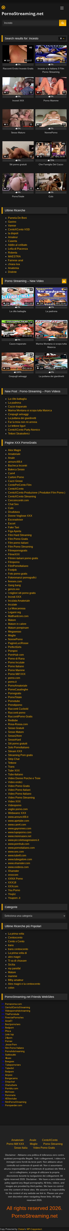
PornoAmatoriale (17, 685)
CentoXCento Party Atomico (24, 429)
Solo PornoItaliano (18, 747)
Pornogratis (14, 693)
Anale (11, 457)
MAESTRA (14, 256)
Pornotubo (14, 701)
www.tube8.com (17, 855)
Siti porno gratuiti (17, 743)
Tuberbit (9, 1068)
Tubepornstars (13, 1065)
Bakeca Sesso (16, 469)
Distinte (12, 272)
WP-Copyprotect (34, 1229)
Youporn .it (14, 898)
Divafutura (14, 512)
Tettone (12, 762)
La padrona (14, 402)
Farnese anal (15, 260)
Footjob (12, 569)
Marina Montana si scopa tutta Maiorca (30, 410)
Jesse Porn (11, 1044)
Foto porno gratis (17, 573)
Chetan (21, 1229)
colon (11, 987)
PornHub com (16, 654)
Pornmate (10, 1095)
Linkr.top (9, 1034)
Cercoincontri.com (18, 500)
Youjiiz (12, 894)
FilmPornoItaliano (18, 566)
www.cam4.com (17, 824)
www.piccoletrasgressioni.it (23, 840)
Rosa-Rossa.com (18, 724)
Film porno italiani (18, 542)
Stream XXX (15, 751)
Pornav (8, 1041)
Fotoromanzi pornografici (22, 577)
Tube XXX (14, 770)
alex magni (14, 956)
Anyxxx (8, 1075)
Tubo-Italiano (15, 774)
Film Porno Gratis (18, 539)
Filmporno (14, 562)
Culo (10, 508)
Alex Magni (14, 450)
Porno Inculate (16, 662)
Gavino (12, 221)
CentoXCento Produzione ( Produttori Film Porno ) (36, 492)
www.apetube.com (18, 820)
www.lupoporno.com (19, 832)
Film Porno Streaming (20, 546)
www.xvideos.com (18, 867)
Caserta (12, 241)
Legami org (14, 612)
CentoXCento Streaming (22, 496)
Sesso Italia (20, 1147)
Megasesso (14, 631)
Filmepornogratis (17, 550)
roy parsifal (14, 968)
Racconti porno (16, 712)
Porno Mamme (16, 670)
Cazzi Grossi (15, 481)
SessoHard (14, 739)
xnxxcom (13, 874)
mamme (12, 976)
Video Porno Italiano (19, 793)
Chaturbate (11, 1085)
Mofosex (9, 1092)
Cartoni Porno (16, 477)
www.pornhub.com (18, 844)
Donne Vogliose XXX (20, 515)
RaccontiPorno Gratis (20, 716)
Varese (12, 225)
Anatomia (13, 268)
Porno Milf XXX (17, 674)
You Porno (14, 890)
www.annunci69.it (18, 817)
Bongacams (11, 1078)
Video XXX (14, 801)
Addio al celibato (17, 245)
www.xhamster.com (19, 863)
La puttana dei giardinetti (22, 418)
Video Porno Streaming (21, 797)
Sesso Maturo (16, 732)
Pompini (12, 651)
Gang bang (14, 585)
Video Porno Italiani (19, 789)
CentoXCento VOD (19, 229)
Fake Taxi (13, 527)
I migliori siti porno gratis (22, 593)
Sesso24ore (15, 735)
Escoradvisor (15, 519)
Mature (12, 620)
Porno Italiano (16, 666)
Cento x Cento (16, 941)
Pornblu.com (11, 1088)
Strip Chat (13, 759)
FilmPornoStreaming (15, 1102)
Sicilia (11, 964)
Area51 (9, 1021)
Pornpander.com (13, 1105)
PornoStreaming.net (22, 13)
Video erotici (15, 782)
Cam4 (11, 473)
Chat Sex (13, 504)
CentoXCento (16, 488)
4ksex (8, 1058)
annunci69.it (15, 461)
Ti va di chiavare (17, 960)
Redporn (9, 1027)
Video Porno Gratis (19, 786)
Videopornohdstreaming (17, 1011)
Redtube (13, 720)
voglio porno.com (18, 809)
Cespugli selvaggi (18, 414)
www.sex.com (16, 851)
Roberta (12, 252)
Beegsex (9, 1061)
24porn (8, 1038)
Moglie (12, 635)
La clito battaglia (17, 398)
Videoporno (14, 805)
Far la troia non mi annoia (22, 422)
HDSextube (11, 1098)
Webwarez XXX (17, 813)
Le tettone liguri (17, 425)
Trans (11, 766)
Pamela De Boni (17, 218)
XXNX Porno (15, 878)
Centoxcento (15, 937)
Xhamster (13, 871)
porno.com (14, 678)
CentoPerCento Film (19, 485)
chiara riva (14, 264)
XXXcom (13, 886)
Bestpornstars (12, 1024)
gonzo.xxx (14, 589)
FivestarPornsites (14, 1017)
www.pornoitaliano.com (21, 847)
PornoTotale (15, 697)
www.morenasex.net (19, 836)
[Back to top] (59, 1221)
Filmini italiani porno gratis (23, 558)
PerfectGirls (14, 647)
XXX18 (12, 882)
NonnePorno (15, 639)
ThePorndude (12, 1014)
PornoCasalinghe (18, 689)
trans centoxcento (18, 949)
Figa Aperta (14, 531)
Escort (11, 523)
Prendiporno (15, 705)
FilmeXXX (14, 554)
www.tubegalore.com (20, 859)
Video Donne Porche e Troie (24, 778)
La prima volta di (17, 953)
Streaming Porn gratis (20, 755)
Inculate (12, 604)
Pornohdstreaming (15, 1051)
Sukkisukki (10, 1054)
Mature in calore (17, 623)
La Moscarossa (16, 608)
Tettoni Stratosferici (19, 433)
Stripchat (10, 1081)
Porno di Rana (16, 658)
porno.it (12, 681)
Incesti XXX (14, 596)
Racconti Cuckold (18, 708)
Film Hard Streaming (20, 535)
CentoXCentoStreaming (17, 1007)
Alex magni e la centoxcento (24, 983)
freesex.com (15, 581)
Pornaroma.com (13, 1004)
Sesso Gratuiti (16, 728)
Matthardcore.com (18, 616)
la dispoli (13, 233)
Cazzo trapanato (17, 406)
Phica (8, 1031)
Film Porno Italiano (14, 1048)
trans (11, 945)
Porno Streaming (53, 1144)
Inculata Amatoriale (19, 600)
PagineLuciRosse (18, 643)
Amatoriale (14, 454)
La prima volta (16, 933)
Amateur (13, 237)
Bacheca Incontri (17, 465)
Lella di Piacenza (18, 248)
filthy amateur (15, 980)
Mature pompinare (18, 627)
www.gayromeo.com (19, 828)
